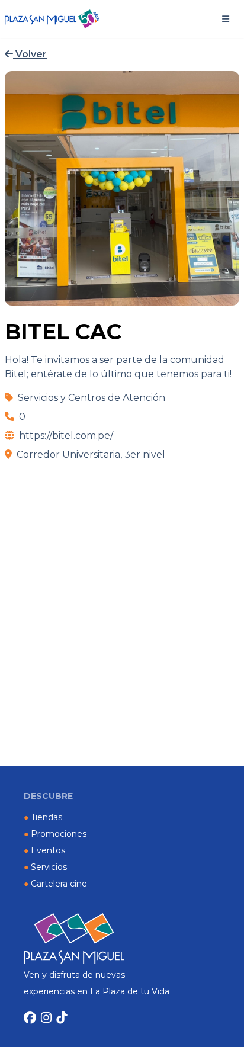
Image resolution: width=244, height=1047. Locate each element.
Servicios (45, 867)
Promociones (55, 833)
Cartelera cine (55, 883)
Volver (30, 54)
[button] (225, 19)
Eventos (44, 850)
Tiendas (43, 817)
